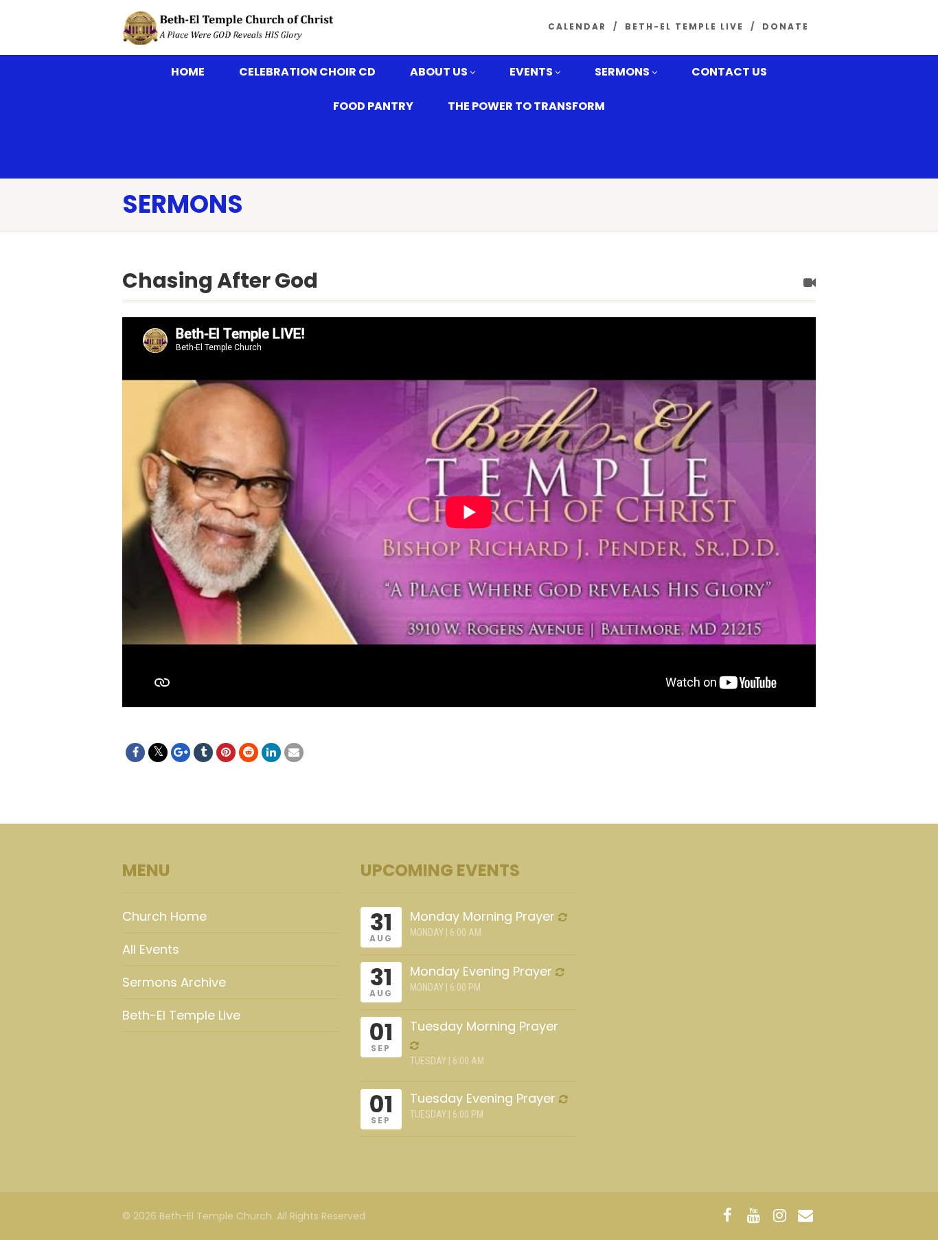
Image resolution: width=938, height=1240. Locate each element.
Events (531, 72)
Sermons (622, 72)
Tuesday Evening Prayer (483, 1098)
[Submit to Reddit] (248, 752)
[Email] (294, 752)
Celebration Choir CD (307, 72)
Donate (785, 26)
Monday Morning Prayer (482, 916)
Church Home (164, 916)
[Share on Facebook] (135, 752)
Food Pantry (373, 106)
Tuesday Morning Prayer (484, 1026)
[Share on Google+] (180, 752)
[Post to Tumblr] (203, 752)
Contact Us (729, 72)
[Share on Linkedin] (271, 752)
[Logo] (231, 28)
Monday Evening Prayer (481, 971)
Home (188, 72)
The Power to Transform (526, 106)
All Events (150, 949)
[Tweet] (158, 752)
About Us (439, 72)
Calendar (577, 26)
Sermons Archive (174, 982)
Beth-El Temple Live (684, 26)
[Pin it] (226, 752)
